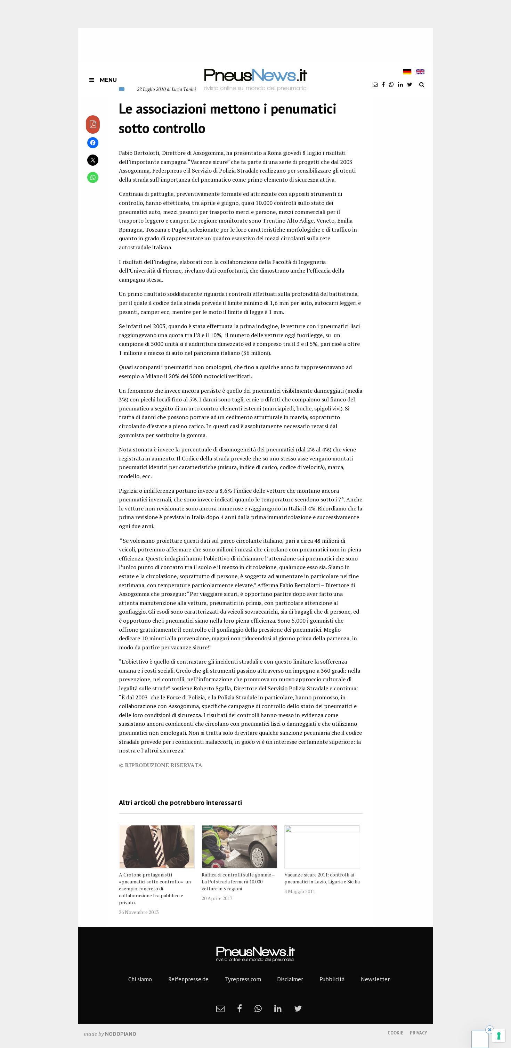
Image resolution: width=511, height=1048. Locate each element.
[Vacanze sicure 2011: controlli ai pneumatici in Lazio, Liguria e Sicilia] (322, 846)
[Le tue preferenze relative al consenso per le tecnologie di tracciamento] (498, 1035)
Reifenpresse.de (188, 979)
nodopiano (120, 1033)
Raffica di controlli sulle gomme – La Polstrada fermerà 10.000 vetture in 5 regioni (238, 881)
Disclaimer (290, 979)
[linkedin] (400, 84)
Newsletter (375, 979)
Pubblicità (331, 979)
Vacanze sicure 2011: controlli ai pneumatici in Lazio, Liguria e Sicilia (322, 878)
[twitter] (409, 84)
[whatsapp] (391, 84)
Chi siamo (140, 979)
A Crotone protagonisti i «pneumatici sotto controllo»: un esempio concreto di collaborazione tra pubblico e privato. (155, 888)
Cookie (395, 1033)
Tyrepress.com (243, 979)
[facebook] (383, 84)
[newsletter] (375, 84)
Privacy (418, 1033)
